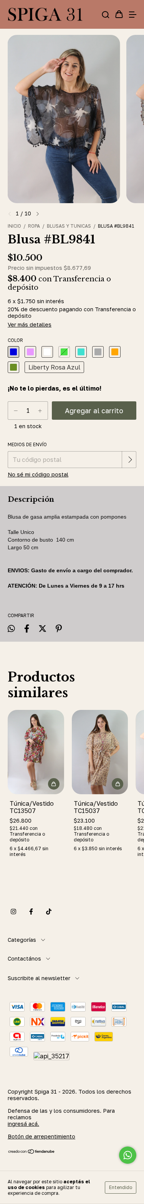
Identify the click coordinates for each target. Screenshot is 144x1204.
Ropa (34, 226)
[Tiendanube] (32, 1152)
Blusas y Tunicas (69, 226)
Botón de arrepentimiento (41, 1136)
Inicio (14, 226)
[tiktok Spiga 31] (49, 911)
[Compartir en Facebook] (26, 628)
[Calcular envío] (130, 459)
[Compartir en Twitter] (42, 628)
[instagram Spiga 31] (13, 911)
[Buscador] (105, 14)
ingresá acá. (23, 1123)
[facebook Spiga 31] (31, 911)
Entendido (120, 1187)
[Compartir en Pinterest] (59, 628)
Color (15, 340)
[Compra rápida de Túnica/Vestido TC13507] (54, 784)
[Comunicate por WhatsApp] (127, 1155)
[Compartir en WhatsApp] (11, 628)
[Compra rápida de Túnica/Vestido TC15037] (117, 784)
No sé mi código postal (38, 474)
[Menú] (132, 14)
